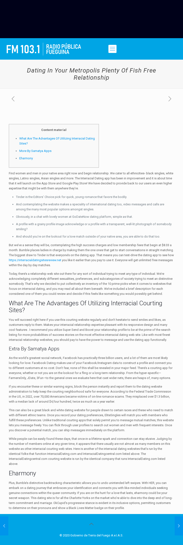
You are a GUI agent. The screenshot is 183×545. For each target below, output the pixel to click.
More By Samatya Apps (35, 151)
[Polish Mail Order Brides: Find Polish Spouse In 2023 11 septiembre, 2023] (179, 525)
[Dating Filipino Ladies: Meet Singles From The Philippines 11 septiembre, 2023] (4, 525)
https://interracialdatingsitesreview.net (35, 260)
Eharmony (26, 158)
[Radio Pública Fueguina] (44, 49)
